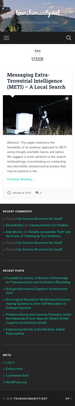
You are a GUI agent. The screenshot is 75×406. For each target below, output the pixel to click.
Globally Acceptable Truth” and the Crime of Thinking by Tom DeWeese (38, 234)
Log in (10, 362)
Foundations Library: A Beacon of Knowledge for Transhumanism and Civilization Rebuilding (38, 280)
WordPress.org (16, 382)
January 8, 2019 (21, 192)
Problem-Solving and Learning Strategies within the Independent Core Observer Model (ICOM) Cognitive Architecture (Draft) (38, 319)
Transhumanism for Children (48, 225)
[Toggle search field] (68, 38)
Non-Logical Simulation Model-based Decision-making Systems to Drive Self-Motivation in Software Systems (38, 304)
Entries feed (14, 369)
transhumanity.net (37, 12)
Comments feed (17, 375)
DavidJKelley (15, 225)
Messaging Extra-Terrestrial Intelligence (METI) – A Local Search (36, 80)
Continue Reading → (21, 179)
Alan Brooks (14, 232)
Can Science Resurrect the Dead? (39, 219)
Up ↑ (68, 398)
